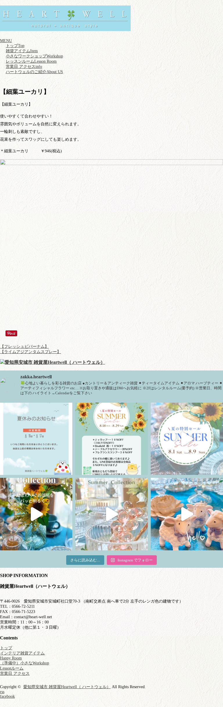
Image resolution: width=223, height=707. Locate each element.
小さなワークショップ (34, 56)
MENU (6, 41)
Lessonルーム (12, 668)
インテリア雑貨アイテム (22, 653)
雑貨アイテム (22, 51)
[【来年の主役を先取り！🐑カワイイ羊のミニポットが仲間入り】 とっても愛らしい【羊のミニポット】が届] (187, 514)
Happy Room (11, 658)
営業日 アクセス (24, 66)
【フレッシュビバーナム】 (24, 346)
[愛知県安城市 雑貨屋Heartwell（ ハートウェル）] (65, 28)
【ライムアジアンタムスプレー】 (30, 352)
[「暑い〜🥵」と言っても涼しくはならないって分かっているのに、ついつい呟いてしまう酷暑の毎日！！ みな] (36, 514)
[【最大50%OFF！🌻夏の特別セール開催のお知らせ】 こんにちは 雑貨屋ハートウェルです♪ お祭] (187, 439)
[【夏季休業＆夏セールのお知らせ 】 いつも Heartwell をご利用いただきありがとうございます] (111, 439)
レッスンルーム (31, 61)
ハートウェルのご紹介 (34, 72)
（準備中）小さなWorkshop (24, 663)
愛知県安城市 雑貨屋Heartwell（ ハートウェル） (67, 687)
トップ (15, 46)
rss (2, 692)
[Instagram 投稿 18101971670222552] (36, 439)
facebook (7, 696)
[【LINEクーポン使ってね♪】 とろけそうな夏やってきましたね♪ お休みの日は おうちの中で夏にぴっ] (111, 514)
